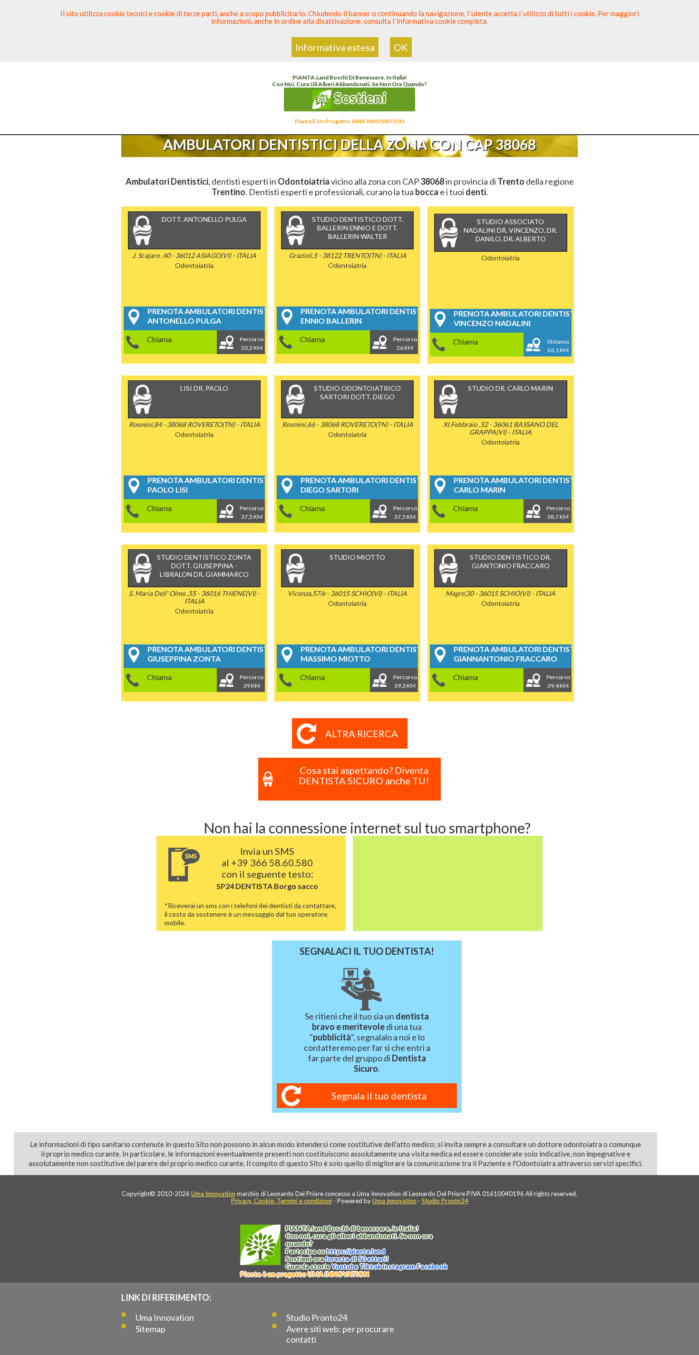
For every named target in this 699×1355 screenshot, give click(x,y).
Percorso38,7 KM (558, 512)
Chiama (159, 339)
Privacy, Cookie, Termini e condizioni (281, 1201)
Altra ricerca (361, 733)
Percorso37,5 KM (251, 512)
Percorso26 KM (405, 343)
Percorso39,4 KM (558, 681)
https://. (355, 1251)
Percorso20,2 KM (251, 343)
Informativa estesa (335, 47)
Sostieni (359, 97)
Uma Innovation (213, 1193)
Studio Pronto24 (445, 1201)
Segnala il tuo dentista (379, 1095)
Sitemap (150, 1329)
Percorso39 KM (251, 681)
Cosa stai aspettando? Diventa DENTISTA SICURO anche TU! (364, 775)
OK (401, 47)
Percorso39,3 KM (405, 681)
